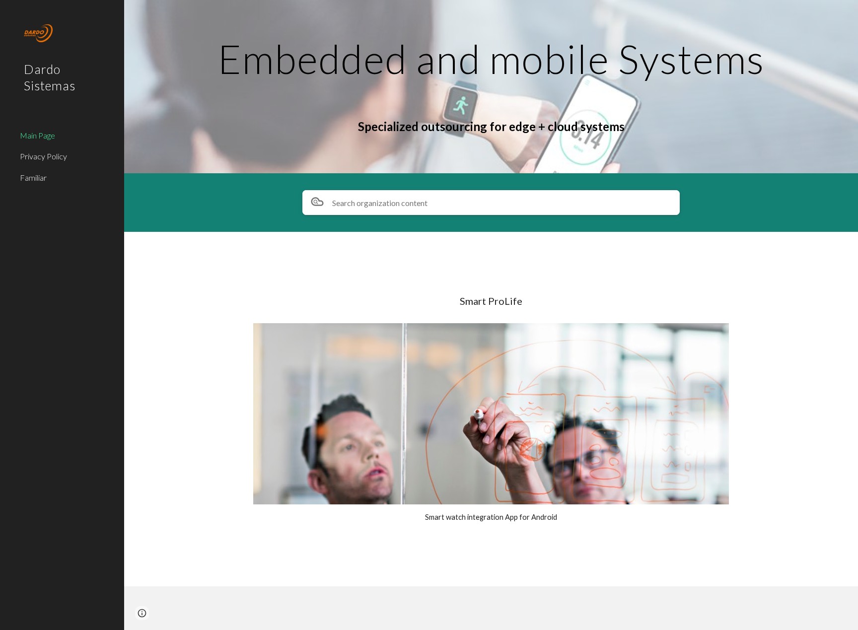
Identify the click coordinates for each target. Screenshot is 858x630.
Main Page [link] (37, 135)
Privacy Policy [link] (43, 156)
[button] (142, 613)
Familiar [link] (33, 177)
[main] (491, 58)
